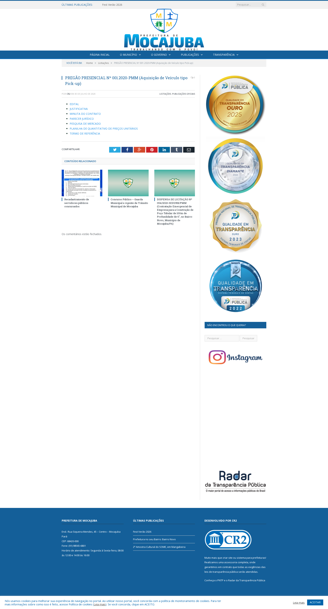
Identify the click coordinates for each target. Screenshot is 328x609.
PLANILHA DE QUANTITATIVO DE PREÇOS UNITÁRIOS (104, 128)
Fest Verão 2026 (142, 531)
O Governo (159, 54)
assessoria (230, 562)
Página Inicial (100, 54)
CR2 (68, 93)
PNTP (220, 580)
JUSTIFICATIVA (79, 109)
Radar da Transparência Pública (246, 580)
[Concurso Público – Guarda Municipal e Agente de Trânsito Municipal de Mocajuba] (128, 183)
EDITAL (74, 104)
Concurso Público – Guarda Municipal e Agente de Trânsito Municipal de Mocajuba (129, 203)
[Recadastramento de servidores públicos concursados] (82, 183)
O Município (128, 54)
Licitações (165, 93)
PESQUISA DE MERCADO (85, 123)
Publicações (190, 54)
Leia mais (100, 604)
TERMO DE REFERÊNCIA (85, 133)
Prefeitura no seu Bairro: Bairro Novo (125, 4)
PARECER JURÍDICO (82, 118)
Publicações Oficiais (183, 93)
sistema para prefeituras (251, 557)
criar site (228, 557)
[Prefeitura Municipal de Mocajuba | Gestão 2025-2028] (164, 29)
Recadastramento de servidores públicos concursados (76, 203)
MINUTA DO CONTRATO (85, 114)
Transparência (224, 54)
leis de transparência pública (221, 571)
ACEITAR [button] (315, 602)
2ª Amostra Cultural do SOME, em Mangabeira (159, 547)
